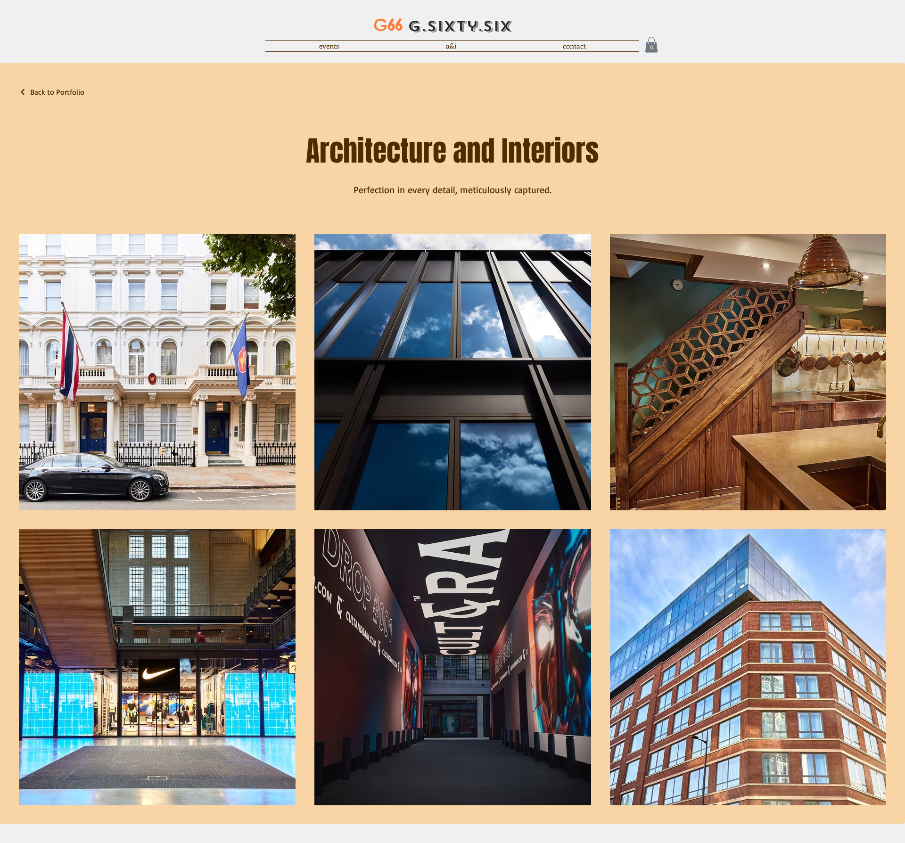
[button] (651, 44)
